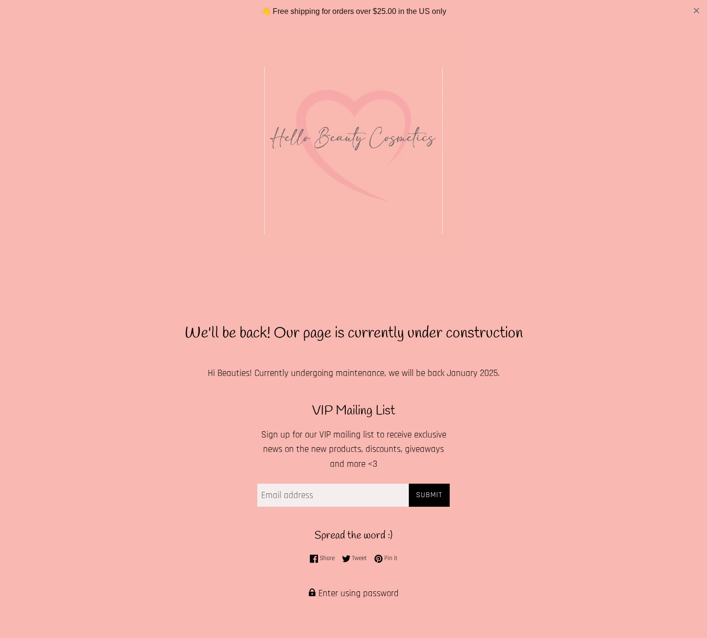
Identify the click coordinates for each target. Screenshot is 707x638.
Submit (429, 495)
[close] (696, 10)
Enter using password (357, 594)
